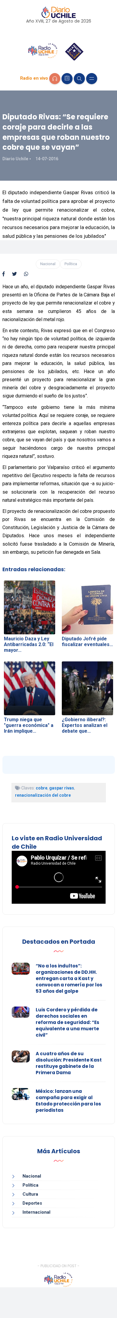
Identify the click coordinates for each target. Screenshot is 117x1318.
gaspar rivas (61, 788)
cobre (41, 788)
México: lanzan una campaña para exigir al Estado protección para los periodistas (68, 1100)
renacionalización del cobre (43, 795)
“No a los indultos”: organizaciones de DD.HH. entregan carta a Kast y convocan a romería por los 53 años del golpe (69, 978)
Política (70, 264)
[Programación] (67, 78)
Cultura (30, 1194)
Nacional (48, 264)
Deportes (32, 1203)
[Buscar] (79, 78)
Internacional (36, 1212)
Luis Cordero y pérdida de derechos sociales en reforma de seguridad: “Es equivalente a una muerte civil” (67, 1022)
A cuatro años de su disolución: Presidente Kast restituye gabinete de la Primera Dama (69, 1063)
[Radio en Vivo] (54, 78)
